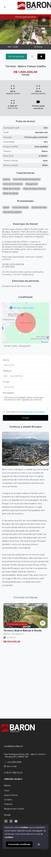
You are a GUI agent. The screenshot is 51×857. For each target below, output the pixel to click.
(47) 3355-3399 (14, 762)
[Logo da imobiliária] (18, 728)
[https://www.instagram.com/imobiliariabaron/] (6, 821)
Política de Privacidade (33, 412)
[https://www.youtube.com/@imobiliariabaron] (16, 821)
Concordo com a (25, 412)
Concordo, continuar (19, 844)
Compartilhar (17, 56)
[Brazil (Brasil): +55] (6, 376)
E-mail (25, 418)
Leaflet (45, 342)
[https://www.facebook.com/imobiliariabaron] (11, 821)
